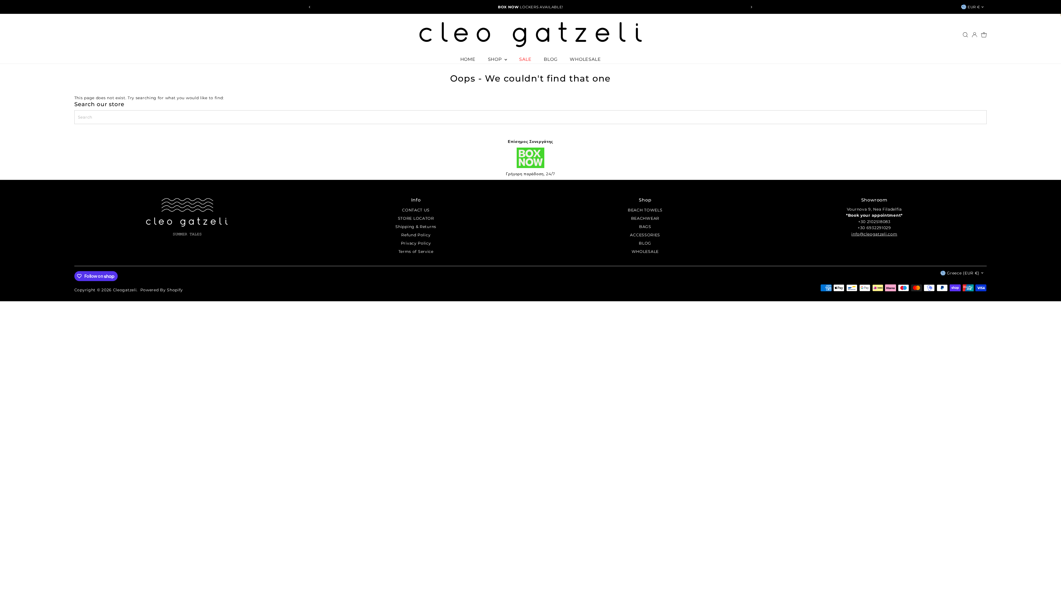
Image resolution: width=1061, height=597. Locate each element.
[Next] (751, 7)
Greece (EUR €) (963, 273)
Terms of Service (416, 251)
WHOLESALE (585, 59)
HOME (468, 59)
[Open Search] (965, 34)
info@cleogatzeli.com (874, 234)
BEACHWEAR (645, 218)
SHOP (495, 59)
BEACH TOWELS (645, 210)
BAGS (645, 226)
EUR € (974, 7)
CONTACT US (416, 210)
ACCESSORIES (645, 234)
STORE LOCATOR (416, 218)
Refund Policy (415, 234)
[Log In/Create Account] (974, 34)
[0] (984, 34)
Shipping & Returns (415, 226)
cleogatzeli (125, 289)
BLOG (550, 59)
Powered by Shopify (161, 289)
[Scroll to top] (1049, 581)
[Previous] (309, 7)
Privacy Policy (416, 243)
